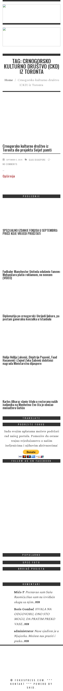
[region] (31, 13)
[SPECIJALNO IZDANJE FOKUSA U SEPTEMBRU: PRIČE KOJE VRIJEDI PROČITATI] (29, 215)
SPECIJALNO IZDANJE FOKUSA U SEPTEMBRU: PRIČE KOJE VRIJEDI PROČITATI (30, 232)
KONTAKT (17, 684)
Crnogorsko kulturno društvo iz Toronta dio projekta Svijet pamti (27, 148)
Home (8, 80)
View (37, 602)
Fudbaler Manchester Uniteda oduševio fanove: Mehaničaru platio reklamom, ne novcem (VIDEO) (31, 274)
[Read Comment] (6, 594)
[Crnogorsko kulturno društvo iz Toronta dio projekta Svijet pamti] (31, 120)
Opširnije (9, 176)
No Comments (10, 164)
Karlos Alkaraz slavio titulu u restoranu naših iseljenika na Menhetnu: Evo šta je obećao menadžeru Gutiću (30, 404)
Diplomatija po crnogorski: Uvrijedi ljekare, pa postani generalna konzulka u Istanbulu (31, 317)
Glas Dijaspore (37, 159)
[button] (31, 13)
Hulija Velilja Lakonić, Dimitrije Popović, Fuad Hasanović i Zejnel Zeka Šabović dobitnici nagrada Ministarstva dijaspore (30, 360)
